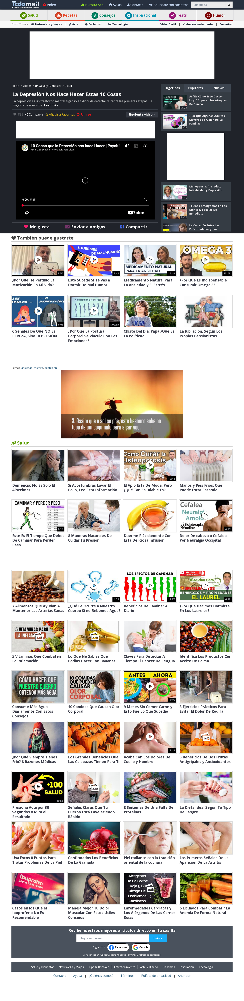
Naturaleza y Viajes (48, 24)
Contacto (136, 5)
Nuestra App (94, 5)
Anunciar (184, 976)
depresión (51, 368)
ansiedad (26, 368)
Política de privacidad (150, 954)
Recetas (69, 15)
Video (51, 4)
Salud (32, 15)
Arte (75, 24)
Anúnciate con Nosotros (171, 5)
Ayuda (117, 5)
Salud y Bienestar (50, 86)
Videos (27, 86)
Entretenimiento (124, 967)
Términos (131, 954)
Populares (195, 88)
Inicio (15, 86)
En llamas (95, 24)
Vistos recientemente (198, 24)
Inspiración (187, 967)
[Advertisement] (122, 55)
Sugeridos (172, 88)
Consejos (107, 15)
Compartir (36, 114)
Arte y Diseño (149, 967)
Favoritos (226, 24)
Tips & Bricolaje (99, 967)
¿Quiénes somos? (101, 976)
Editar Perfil (168, 24)
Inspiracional (144, 15)
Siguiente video (140, 114)
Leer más (51, 105)
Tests (181, 15)
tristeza (38, 368)
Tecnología (120, 24)
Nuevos (219, 88)
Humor (218, 15)
